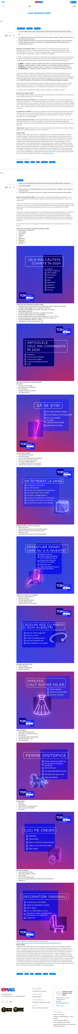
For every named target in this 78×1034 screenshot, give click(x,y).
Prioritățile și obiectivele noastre (41, 1002)
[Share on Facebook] (13, 36)
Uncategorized (52, 162)
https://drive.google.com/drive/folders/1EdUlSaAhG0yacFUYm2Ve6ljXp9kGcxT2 (38, 943)
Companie (27, 162)
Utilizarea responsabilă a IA (61, 1020)
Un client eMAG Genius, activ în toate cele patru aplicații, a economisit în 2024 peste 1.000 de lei (45, 33)
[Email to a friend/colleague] (6, 36)
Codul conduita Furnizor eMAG (61, 1022)
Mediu (38, 162)
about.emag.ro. (50, 153)
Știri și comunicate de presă (40, 1008)
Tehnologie (45, 973)
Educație (32, 162)
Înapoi (1, 21)
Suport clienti (60, 1006)
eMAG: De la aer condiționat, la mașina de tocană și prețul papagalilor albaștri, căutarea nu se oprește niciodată (44, 184)
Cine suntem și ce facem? (39, 991)
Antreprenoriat (19, 162)
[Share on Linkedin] (10, 36)
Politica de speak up (59, 1014)
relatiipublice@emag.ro (62, 1003)
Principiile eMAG (36, 996)
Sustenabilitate (44, 162)
